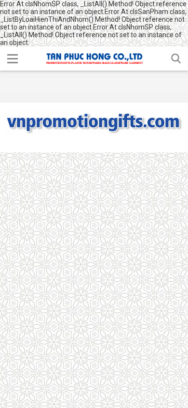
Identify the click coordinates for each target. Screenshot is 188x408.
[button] (12, 58)
